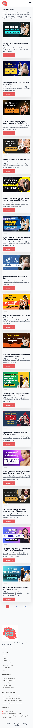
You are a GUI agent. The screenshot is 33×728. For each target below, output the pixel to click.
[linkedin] (12, 647)
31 (25, 606)
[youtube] (15, 647)
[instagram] (9, 647)
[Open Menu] (30, 3)
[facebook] (3, 647)
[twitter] (6, 647)
